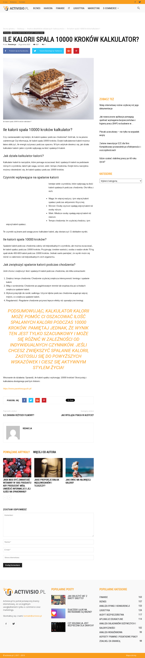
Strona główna (9, 28)
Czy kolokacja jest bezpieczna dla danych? (81, 624)
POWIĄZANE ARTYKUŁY (16, 452)
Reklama (13, 2)
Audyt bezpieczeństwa (111, 614)
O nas (5, 2)
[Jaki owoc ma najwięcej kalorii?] (80, 467)
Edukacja (7, 33)
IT (69, 8)
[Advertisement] (72, 20)
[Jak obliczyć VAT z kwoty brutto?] (58, 600)
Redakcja (12, 44)
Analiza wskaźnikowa (110, 632)
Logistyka (78, 8)
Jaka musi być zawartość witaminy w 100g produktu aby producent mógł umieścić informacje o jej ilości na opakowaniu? (17, 485)
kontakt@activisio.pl (33, 616)
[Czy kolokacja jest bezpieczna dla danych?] (58, 627)
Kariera (48, 8)
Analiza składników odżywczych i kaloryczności (27, 33)
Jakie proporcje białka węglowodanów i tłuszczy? (46, 482)
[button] (138, 8)
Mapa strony (131, 655)
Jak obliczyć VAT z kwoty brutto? (77, 597)
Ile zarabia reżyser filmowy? (18, 415)
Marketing (94, 8)
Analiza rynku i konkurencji (114, 606)
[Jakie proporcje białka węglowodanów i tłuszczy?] (48, 467)
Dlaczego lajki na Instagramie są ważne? (80, 610)
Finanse (60, 8)
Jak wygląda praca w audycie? (77, 415)
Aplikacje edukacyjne (111, 619)
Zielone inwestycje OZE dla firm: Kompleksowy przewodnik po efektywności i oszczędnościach (120, 147)
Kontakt (22, 2)
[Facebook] (135, 2)
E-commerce (110, 8)
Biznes (36, 8)
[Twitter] (140, 2)
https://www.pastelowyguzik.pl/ (17, 388)
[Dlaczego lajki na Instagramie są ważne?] (58, 613)
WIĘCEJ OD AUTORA (44, 452)
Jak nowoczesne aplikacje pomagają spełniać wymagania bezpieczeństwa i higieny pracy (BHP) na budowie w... (117, 120)
